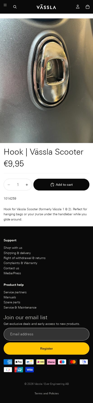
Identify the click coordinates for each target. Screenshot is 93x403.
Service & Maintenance (20, 307)
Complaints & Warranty (20, 263)
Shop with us (13, 248)
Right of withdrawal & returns (25, 258)
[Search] (15, 7)
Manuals (10, 297)
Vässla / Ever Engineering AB (51, 384)
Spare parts (12, 302)
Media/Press (12, 273)
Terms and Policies (47, 393)
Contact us (11, 268)
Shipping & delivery (17, 253)
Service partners (15, 292)
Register (46, 348)
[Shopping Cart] (88, 7)
